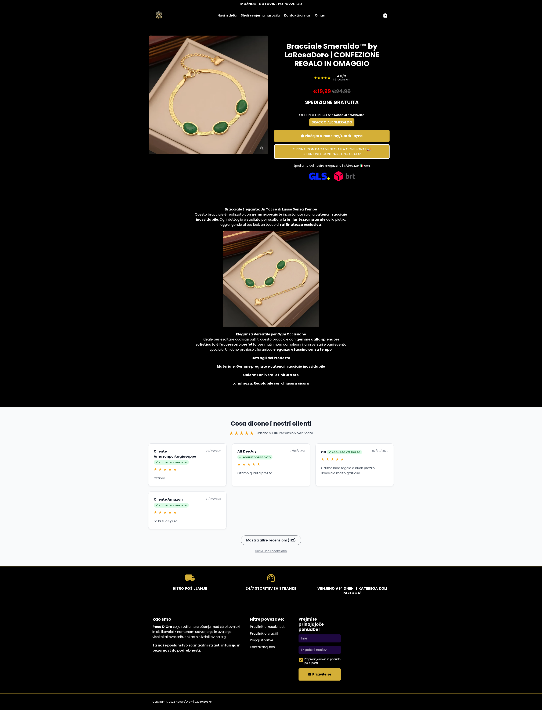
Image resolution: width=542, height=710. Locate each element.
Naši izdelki (226, 15)
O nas (320, 15)
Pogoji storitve (261, 640)
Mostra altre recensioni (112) (271, 540)
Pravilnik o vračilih (264, 633)
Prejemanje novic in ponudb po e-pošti (322, 661)
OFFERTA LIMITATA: (332, 114)
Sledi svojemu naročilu (260, 15)
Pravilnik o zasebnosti (267, 626)
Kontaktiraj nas (297, 15)
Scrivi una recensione (271, 551)
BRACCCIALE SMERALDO (332, 122)
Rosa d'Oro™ (184, 701)
